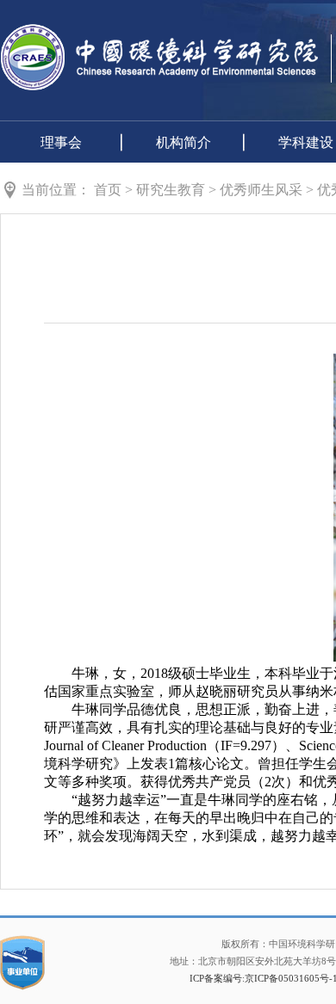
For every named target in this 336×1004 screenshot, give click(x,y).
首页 (107, 189)
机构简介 (183, 142)
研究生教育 (170, 189)
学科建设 (305, 142)
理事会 (61, 142)
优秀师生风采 (261, 189)
